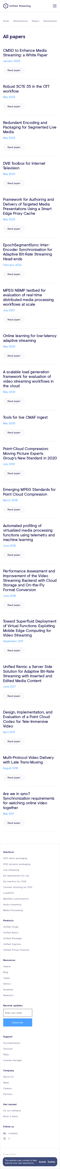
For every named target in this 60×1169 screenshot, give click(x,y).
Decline (51, 1161)
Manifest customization (16, 898)
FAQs (6, 1054)
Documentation (11, 1043)
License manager (12, 1060)
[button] (54, 6)
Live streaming (11, 870)
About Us (8, 1076)
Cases (6, 978)
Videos (7, 966)
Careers (7, 1088)
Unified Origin (11, 926)
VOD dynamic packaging (16, 864)
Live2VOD (8, 893)
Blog (5, 972)
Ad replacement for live (16, 875)
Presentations (20, 20)
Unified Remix (10, 932)
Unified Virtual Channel (16, 950)
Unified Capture (12, 944)
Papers (35, 20)
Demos (7, 983)
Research (8, 995)
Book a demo (10, 1116)
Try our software (12, 1110)
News (6, 1082)
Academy (8, 989)
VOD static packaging (15, 858)
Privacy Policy (9, 1154)
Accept (42, 1161)
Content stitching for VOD (17, 887)
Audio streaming (12, 904)
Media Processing (13, 910)
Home (6, 20)
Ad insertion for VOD (14, 881)
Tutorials (8, 1048)
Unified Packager (12, 938)
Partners (7, 1094)
